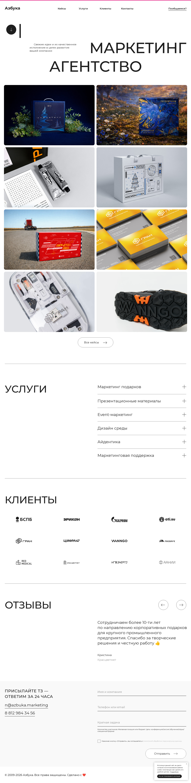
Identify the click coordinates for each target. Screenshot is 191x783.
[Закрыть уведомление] (187, 764)
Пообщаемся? (177, 8)
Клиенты (105, 8)
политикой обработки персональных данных (163, 741)
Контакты (127, 8)
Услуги (83, 8)
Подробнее (174, 772)
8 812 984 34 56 (20, 713)
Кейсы (62, 8)
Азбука (12, 8)
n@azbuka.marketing (26, 705)
